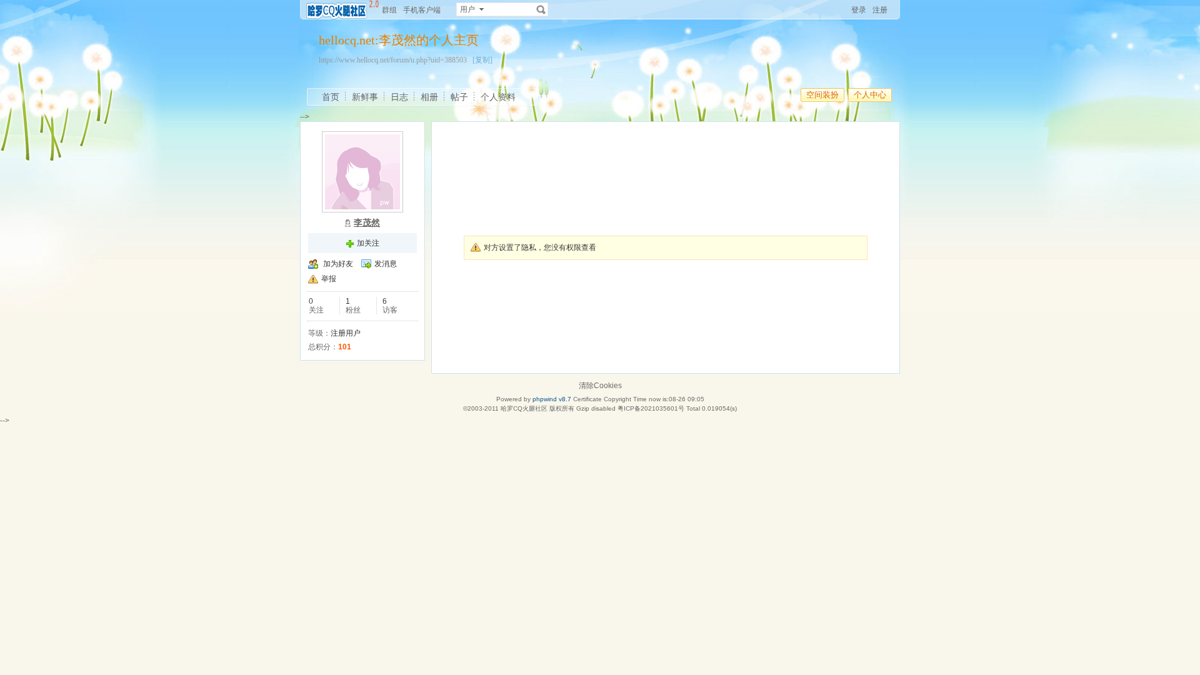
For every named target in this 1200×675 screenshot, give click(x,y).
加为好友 (338, 263)
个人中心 (870, 94)
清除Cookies (600, 385)
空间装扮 (822, 94)
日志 (399, 97)
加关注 (368, 243)
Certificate (587, 399)
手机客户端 (422, 10)
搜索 (541, 9)
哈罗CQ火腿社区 (524, 408)
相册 (429, 97)
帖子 (459, 97)
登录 (858, 10)
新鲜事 (365, 97)
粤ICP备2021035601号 (651, 408)
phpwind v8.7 (551, 399)
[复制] (482, 60)
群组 (389, 10)
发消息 (385, 263)
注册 (880, 10)
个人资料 (498, 97)
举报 (328, 278)
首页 (330, 97)
